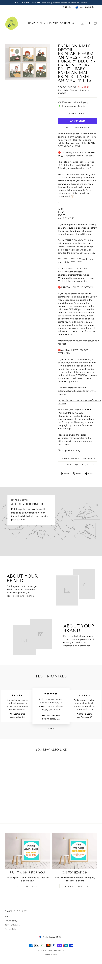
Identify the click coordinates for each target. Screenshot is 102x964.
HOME (31, 23)
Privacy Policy (11, 929)
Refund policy (11, 920)
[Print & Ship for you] (27, 851)
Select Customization (74, 886)
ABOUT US (52, 23)
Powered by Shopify (51, 954)
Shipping (74, 90)
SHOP (40, 23)
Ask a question (77, 465)
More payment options (77, 127)
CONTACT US (67, 23)
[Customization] (74, 851)
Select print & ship (27, 886)
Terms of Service (12, 925)
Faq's (7, 916)
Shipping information (77, 458)
